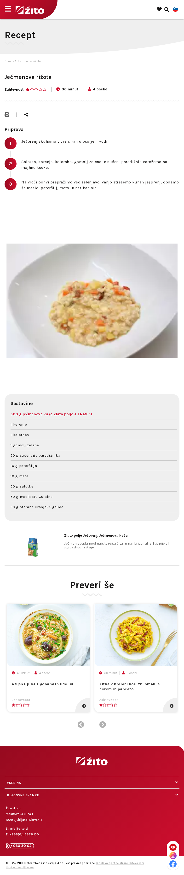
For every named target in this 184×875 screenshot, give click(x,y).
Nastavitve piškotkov (20, 867)
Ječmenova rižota (29, 61)
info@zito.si (19, 828)
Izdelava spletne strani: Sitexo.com (120, 863)
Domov (9, 61)
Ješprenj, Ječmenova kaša (96, 535)
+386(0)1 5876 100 (24, 834)
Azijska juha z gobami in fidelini (42, 684)
